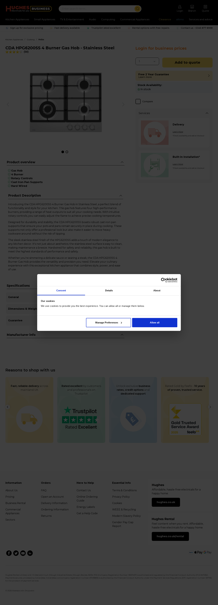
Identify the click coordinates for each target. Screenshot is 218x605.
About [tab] (156, 290)
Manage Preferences (106, 322)
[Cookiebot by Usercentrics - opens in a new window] (163, 280)
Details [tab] (109, 290)
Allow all (154, 322)
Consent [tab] (61, 290)
